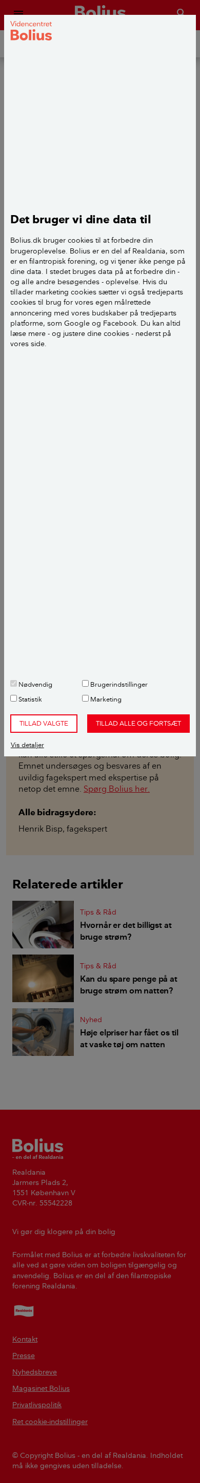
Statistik (29, 699)
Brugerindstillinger (118, 684)
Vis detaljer (27, 744)
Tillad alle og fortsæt (138, 723)
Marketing (105, 699)
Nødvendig (34, 684)
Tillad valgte (43, 723)
